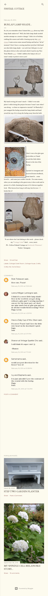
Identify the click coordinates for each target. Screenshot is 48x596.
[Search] (42, 3)
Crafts (38, 263)
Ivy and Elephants (19, 375)
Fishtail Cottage (14, 8)
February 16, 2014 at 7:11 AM (21, 352)
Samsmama (16, 359)
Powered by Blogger (26, 588)
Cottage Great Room (16, 263)
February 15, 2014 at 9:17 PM (21, 334)
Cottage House (30, 263)
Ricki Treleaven (17, 279)
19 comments (14, 573)
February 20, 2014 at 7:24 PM (21, 389)
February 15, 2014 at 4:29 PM (21, 313)
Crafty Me (7, 267)
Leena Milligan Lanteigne (22, 293)
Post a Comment (11, 394)
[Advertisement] (24, 425)
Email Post (14, 260)
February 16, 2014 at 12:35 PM (21, 368)
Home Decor (16, 267)
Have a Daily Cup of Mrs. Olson (24, 320)
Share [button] (6, 260)
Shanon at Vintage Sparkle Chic (24, 341)
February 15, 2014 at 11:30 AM (21, 286)
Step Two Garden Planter (21, 491)
